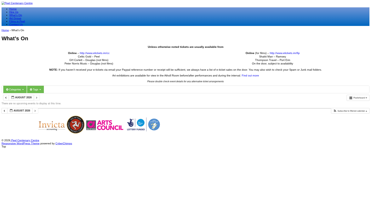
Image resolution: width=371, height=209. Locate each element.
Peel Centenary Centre (24, 140)
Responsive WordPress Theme (21, 143)
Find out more (250, 75)
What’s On (15, 15)
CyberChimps (63, 143)
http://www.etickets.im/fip (285, 53)
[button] (350, 110)
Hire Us (13, 12)
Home (13, 8)
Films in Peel (17, 21)
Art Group (15, 18)
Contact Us (16, 24)
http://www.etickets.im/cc (95, 53)
